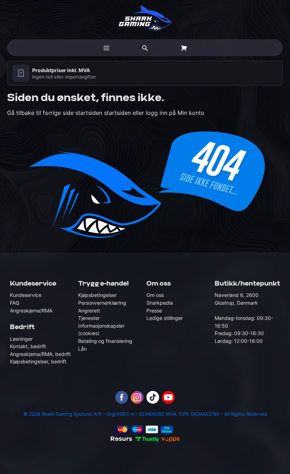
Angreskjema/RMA (31, 311)
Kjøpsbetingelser (97, 295)
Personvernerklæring (102, 303)
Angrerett (89, 311)
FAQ (14, 303)
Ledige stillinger (164, 318)
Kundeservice (25, 295)
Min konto (191, 112)
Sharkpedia (159, 303)
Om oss (155, 295)
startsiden (89, 112)
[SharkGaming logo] (145, 18)
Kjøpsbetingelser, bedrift (38, 361)
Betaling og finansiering (105, 341)
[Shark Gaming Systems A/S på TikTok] (152, 397)
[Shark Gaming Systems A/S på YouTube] (168, 397)
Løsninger (21, 339)
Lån (82, 349)
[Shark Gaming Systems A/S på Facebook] (121, 397)
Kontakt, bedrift (28, 346)
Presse (154, 311)
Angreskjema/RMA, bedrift (40, 354)
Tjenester (89, 318)
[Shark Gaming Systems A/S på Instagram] (137, 397)
